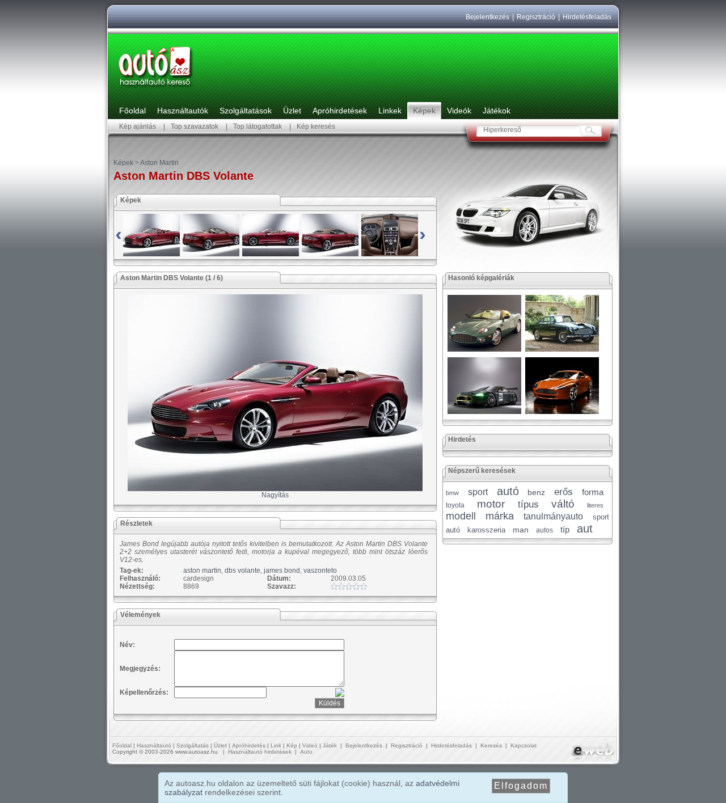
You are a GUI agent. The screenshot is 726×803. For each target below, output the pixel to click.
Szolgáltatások (246, 110)
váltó (563, 504)
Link (276, 745)
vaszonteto (320, 570)
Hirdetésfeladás (587, 17)
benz (536, 492)
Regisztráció (536, 17)
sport (478, 492)
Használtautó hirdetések (260, 752)
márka (500, 516)
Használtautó (154, 745)
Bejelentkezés (487, 17)
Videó (310, 745)
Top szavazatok (194, 126)
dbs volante (242, 570)
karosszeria (486, 530)
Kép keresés (316, 126)
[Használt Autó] (156, 88)
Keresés (491, 745)
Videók (459, 110)
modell (461, 516)
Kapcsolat (523, 745)
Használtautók (182, 110)
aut (585, 528)
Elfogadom (521, 786)
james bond (282, 570)
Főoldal (132, 110)
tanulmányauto (553, 516)
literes (595, 505)
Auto (306, 752)
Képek (424, 110)
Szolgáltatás (192, 745)
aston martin (202, 570)
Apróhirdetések (340, 110)
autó (508, 491)
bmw (452, 492)
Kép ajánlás (137, 126)
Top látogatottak (257, 126)
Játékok (496, 110)
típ (564, 529)
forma (592, 492)
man (521, 529)
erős (563, 492)
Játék (330, 745)
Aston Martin (159, 163)
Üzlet (292, 110)
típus (528, 504)
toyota (455, 505)
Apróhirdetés (248, 745)
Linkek (390, 110)
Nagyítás (275, 495)
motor (491, 504)
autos (544, 530)
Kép (291, 745)
